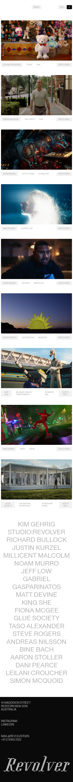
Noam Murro (36, 563)
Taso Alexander (36, 625)
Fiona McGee (9, 174)
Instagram (9, 721)
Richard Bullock (36, 539)
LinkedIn (7, 724)
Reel (62, 7)
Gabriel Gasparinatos (36, 582)
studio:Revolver (36, 531)
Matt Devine (36, 594)
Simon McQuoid (10, 119)
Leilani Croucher (11, 64)
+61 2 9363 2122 (11, 740)
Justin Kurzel (36, 547)
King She (37, 602)
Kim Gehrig (8, 449)
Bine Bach (36, 649)
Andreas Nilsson (36, 641)
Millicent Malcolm (36, 555)
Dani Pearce (9, 228)
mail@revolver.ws (15, 736)
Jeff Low (6, 393)
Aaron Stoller (36, 657)
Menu (36, 7)
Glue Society (9, 337)
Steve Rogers (37, 633)
